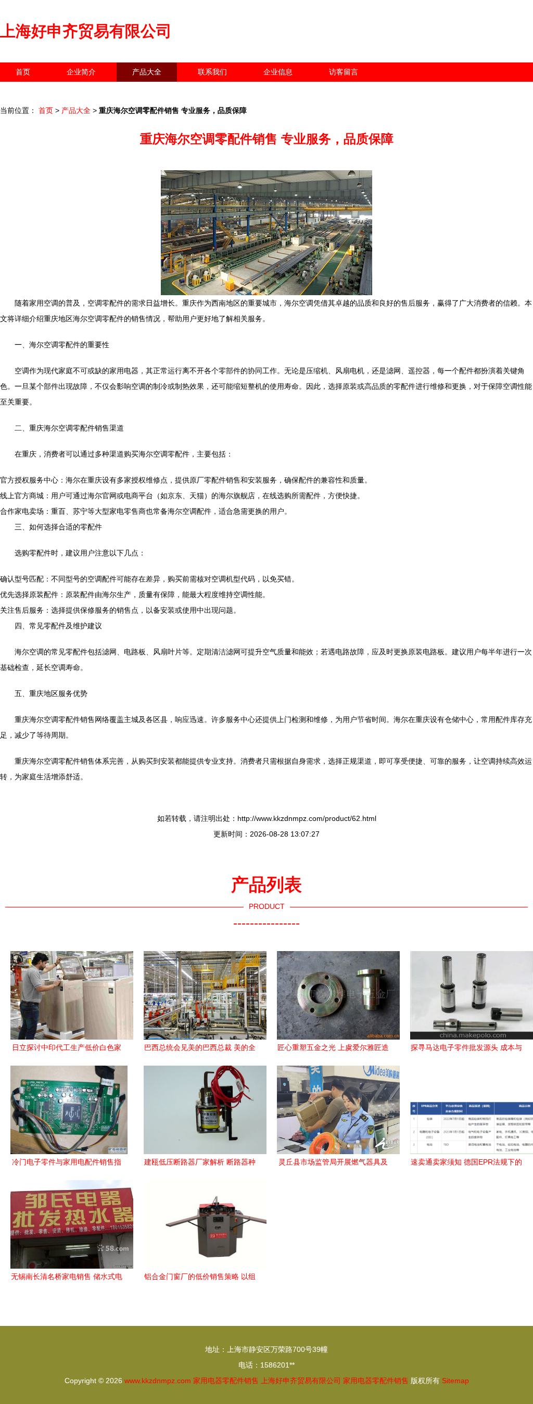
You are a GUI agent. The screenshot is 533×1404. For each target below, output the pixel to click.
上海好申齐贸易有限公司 (86, 31)
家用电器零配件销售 (226, 1380)
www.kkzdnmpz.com (157, 1380)
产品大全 (146, 72)
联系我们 (212, 72)
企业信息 (278, 72)
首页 (23, 72)
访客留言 (343, 72)
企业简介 (81, 72)
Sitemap (455, 1380)
